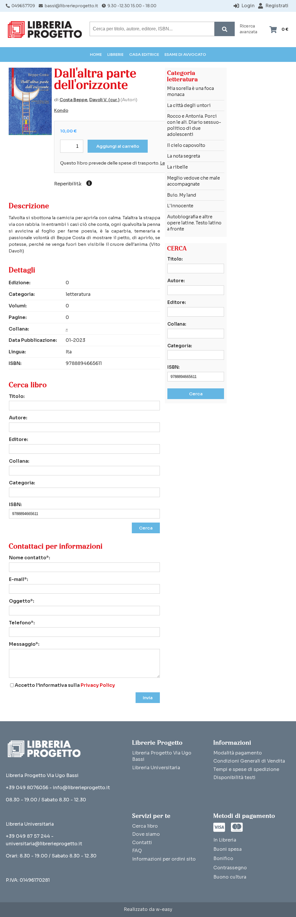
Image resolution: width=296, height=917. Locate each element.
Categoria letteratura (182, 76)
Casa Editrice (144, 54)
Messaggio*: (24, 644)
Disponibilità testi (234, 777)
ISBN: (15, 504)
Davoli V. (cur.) (104, 99)
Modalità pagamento (237, 753)
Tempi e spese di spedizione (246, 769)
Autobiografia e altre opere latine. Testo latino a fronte (194, 223)
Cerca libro (145, 826)
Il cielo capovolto (186, 145)
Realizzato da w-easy (148, 909)
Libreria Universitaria (156, 768)
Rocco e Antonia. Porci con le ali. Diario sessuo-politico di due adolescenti (194, 125)
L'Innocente (180, 206)
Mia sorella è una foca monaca (190, 91)
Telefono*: (22, 623)
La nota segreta (183, 156)
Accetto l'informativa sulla (65, 685)
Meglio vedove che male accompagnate (193, 181)
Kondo (61, 110)
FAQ (137, 851)
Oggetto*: (21, 601)
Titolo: (17, 396)
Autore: (18, 418)
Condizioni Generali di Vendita (249, 761)
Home (96, 54)
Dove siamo (146, 834)
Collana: (19, 461)
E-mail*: (18, 579)
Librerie (115, 54)
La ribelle (177, 167)
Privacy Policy (98, 685)
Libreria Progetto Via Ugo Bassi (161, 756)
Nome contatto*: (29, 558)
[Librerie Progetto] (46, 29)
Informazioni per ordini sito (164, 859)
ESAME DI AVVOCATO (185, 54)
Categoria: (22, 483)
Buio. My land (181, 195)
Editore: (18, 439)
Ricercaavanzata (248, 29)
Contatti (142, 842)
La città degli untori (189, 105)
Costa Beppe (73, 99)
